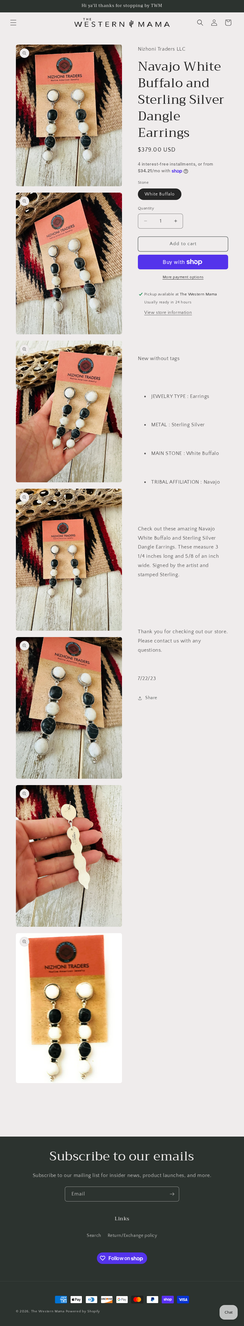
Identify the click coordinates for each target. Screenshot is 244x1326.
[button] (13, 23)
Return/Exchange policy (132, 1235)
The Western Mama (47, 1311)
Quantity (146, 208)
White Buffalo (160, 194)
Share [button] (151, 697)
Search (94, 1235)
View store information (168, 312)
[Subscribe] (172, 1194)
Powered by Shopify (83, 1311)
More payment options (183, 277)
